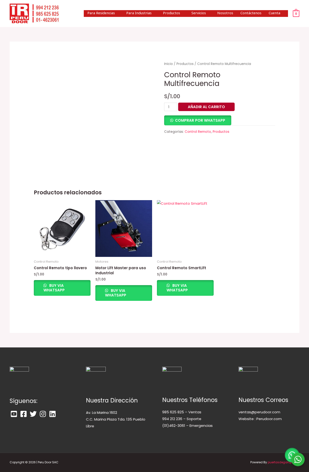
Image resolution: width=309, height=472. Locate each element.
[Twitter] (33, 414)
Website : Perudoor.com (260, 418)
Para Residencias (101, 13)
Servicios (198, 13)
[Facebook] (23, 414)
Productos (171, 13)
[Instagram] (43, 414)
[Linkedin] (52, 414)
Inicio (168, 64)
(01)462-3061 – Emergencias (187, 425)
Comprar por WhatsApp (200, 120)
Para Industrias (139, 13)
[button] (197, 120)
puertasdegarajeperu (283, 462)
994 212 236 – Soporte (181, 418)
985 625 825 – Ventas (181, 412)
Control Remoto (198, 131)
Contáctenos (250, 13)
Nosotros (225, 13)
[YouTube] (14, 414)
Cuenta (274, 13)
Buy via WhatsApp (54, 288)
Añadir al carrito (206, 106)
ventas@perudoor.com (259, 412)
